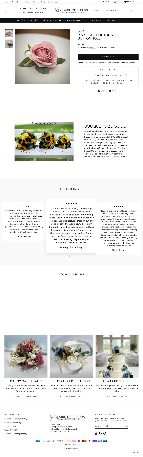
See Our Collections (71, 396)
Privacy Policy (10, 426)
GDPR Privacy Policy (12, 423)
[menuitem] (7, 2)
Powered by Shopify (71, 448)
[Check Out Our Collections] (71, 356)
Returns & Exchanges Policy (15, 419)
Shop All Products (117, 396)
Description (108, 69)
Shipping (92, 47)
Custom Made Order (26, 396)
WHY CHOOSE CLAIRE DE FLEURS (108, 75)
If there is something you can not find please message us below (108, 82)
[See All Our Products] (117, 356)
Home (80, 31)
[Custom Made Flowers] (25, 356)
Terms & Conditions (12, 430)
